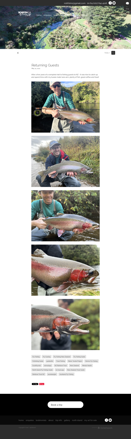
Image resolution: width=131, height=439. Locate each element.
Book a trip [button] (56, 404)
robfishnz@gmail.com (74, 3)
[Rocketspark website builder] (102, 428)
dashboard (33, 427)
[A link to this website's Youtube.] (114, 3)
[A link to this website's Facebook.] (110, 3)
